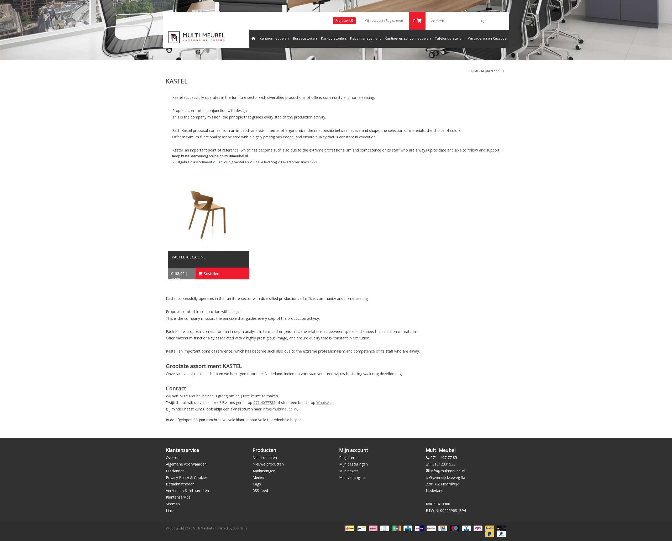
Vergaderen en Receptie (487, 38)
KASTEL (501, 71)
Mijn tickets (349, 470)
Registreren (349, 457)
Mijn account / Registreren (384, 20)
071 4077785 (264, 402)
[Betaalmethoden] (349, 528)
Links (170, 510)
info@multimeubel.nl (279, 409)
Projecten (342, 20)
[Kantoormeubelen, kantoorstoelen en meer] (196, 37)
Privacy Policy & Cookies (187, 477)
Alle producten (265, 457)
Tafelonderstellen (449, 38)
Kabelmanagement (365, 38)
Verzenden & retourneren (187, 490)
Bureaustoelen (305, 38)
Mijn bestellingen (353, 464)
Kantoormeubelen (274, 38)
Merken (487, 71)
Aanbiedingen (264, 470)
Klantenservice (178, 497)
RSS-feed (260, 490)
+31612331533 (442, 464)
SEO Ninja (240, 528)
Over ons (173, 457)
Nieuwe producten (268, 464)
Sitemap (173, 503)
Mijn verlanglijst (352, 477)
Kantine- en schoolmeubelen (408, 38)
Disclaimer (175, 470)
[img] (482, 21)
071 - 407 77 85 (443, 457)
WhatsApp (325, 402)
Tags (257, 484)
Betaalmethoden (180, 484)
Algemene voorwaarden (186, 464)
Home (474, 71)
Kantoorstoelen (333, 38)
